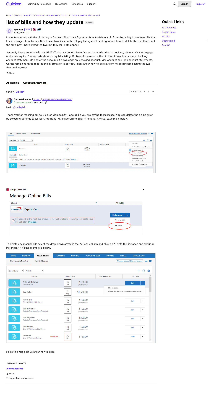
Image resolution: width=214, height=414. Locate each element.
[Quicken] (13, 3)
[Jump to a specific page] (153, 91)
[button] (9, 31)
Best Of (166, 45)
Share (10, 73)
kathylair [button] (18, 29)
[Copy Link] (27, 32)
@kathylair (19, 107)
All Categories (169, 27)
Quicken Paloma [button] (22, 99)
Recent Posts (168, 32)
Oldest (19, 91)
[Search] (174, 4)
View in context (14, 368)
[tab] (12, 82)
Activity (166, 36)
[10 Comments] (39, 29)
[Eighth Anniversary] (35, 29)
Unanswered (185, 40)
